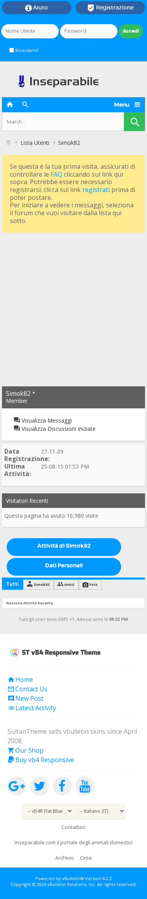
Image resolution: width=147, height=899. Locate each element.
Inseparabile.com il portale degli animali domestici (73, 842)
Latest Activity (31, 707)
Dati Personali (64, 565)
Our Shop (25, 750)
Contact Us (27, 689)
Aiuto (36, 8)
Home (20, 679)
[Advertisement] (73, 308)
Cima (86, 857)
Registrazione (110, 8)
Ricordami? (26, 50)
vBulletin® (73, 878)
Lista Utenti (34, 142)
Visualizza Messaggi (46, 420)
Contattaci (73, 827)
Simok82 (41, 584)
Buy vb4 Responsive (40, 759)
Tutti (12, 584)
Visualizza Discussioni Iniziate (58, 428)
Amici (69, 584)
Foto (93, 584)
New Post (25, 698)
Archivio (64, 857)
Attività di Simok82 (64, 545)
